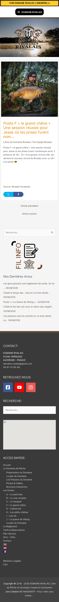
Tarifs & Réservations (14, 530)
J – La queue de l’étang (18, 519)
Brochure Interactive (16, 487)
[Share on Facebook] (18, 194)
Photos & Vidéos (14, 483)
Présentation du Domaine (19, 472)
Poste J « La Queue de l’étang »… (20, 302)
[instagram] (31, 387)
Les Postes (8, 490)
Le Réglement (10, 526)
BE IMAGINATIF (27, 591)
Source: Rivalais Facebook (16, 186)
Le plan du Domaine (16, 476)
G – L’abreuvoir (13, 508)
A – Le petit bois (14, 494)
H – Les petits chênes (17, 512)
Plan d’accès (9, 533)
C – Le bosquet (14, 501)
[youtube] (20, 387)
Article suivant (29, 213)
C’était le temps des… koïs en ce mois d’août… (26, 293)
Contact (7, 540)
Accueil (7, 465)
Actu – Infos (9, 537)
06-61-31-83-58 (11, 367)
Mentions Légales (12, 561)
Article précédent (29, 206)
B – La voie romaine (16, 498)
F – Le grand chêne (16, 505)
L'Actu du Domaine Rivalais (17, 142)
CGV (5, 564)
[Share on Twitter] (8, 194)
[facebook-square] (8, 387)
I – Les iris (11, 516)
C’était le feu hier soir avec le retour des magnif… (28, 306)
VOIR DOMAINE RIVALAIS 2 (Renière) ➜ (29, 3)
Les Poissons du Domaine (19, 479)
